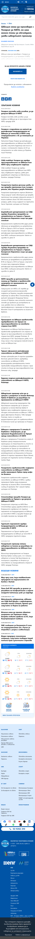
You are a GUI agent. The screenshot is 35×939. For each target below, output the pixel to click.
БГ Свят (3, 784)
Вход (30, 9)
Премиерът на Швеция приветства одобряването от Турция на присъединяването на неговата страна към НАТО (17, 323)
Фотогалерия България (26, 788)
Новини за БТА (15, 875)
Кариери (13, 885)
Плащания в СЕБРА (16, 911)
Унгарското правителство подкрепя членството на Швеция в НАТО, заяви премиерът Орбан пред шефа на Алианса (17, 471)
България (4, 729)
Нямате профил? (29, 11)
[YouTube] (20, 821)
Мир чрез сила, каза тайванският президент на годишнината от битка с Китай (16, 579)
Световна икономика (25, 756)
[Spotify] (13, 824)
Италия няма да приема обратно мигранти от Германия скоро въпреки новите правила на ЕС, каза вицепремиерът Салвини (17, 615)
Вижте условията (17, 87)
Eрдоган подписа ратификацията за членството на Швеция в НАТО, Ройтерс (17, 380)
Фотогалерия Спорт (25, 795)
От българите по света (8, 788)
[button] (18, 2)
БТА (12, 867)
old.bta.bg (13, 913)
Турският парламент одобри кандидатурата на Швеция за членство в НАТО (14, 526)
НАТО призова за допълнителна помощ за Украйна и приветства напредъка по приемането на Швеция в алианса (15, 282)
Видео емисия (5, 809)
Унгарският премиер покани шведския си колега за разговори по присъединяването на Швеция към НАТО (16, 547)
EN (22, 2)
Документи (14, 883)
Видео (3, 805)
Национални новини (7, 734)
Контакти (14, 908)
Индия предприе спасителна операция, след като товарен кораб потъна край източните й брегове (17, 638)
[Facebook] (5, 821)
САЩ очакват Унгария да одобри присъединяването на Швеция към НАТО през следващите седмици (16, 162)
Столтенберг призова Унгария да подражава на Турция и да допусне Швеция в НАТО (16, 499)
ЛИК (2, 767)
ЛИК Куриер (4, 778)
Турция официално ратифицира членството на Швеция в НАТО (15, 352)
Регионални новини (7, 736)
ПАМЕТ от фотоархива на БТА (26, 798)
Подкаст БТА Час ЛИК (7, 815)
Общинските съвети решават (7, 739)
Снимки (21, 784)
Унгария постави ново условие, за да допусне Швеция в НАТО (17, 112)
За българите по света (8, 790)
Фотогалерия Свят (25, 790)
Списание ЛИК (15, 903)
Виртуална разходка (17, 873)
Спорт (21, 767)
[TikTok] (6, 824)
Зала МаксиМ (14, 901)
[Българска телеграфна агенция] (5, 843)
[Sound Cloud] (21, 824)
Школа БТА (14, 888)
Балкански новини (6, 756)
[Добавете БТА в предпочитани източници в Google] (28, 824)
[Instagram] (10, 821)
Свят (10, 23)
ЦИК (2, 747)
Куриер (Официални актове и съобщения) (7, 743)
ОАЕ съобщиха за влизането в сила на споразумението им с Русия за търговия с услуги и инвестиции (16, 627)
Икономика (23, 752)
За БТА (12, 870)
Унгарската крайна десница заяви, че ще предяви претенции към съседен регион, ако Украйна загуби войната (17, 187)
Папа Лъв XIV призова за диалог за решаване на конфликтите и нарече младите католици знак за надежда (17, 590)
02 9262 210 (19, 829)
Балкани (4, 752)
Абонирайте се (17, 71)
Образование (5, 776)
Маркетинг (14, 898)
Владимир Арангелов (7, 41)
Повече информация (23, 935)
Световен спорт (24, 771)
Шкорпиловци (15, 891)
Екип (12, 906)
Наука (3, 773)
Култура (3, 771)
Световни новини (24, 734)
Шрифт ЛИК (14, 896)
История (13, 880)
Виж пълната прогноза (11, 715)
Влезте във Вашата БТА (18, 78)
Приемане (8, 935)
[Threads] (15, 821)
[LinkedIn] (30, 821)
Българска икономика (25, 759)
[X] (25, 821)
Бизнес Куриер (23, 761)
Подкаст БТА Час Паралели (6, 812)
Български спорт (24, 773)
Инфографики (24, 805)
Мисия (12, 878)
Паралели (21, 736)
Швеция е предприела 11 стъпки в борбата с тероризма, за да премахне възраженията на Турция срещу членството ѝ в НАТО (16, 432)
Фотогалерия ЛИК (24, 793)
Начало (3, 23)
